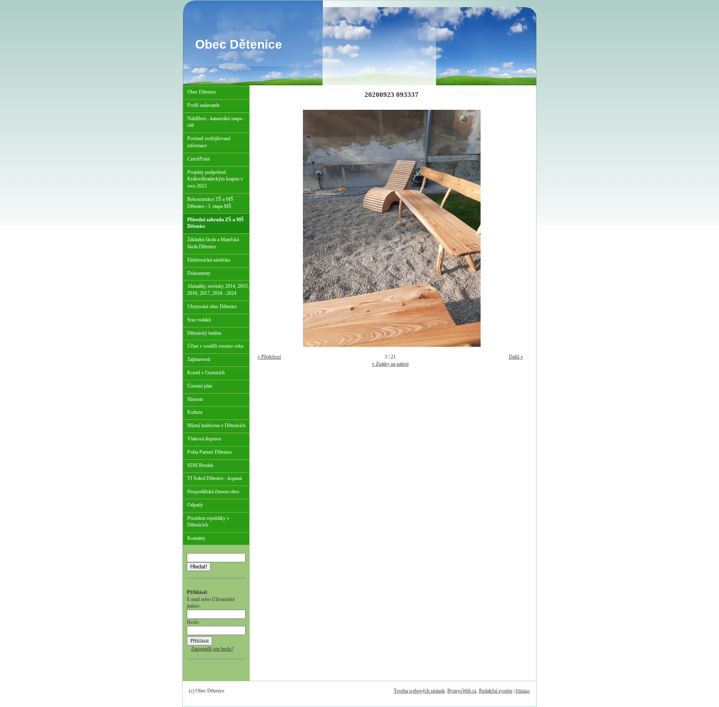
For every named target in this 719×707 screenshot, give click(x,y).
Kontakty (196, 538)
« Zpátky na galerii (390, 364)
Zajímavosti (198, 359)
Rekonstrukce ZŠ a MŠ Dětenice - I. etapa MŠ (210, 202)
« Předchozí (269, 357)
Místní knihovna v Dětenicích (216, 425)
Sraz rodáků (199, 320)
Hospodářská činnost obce (213, 491)
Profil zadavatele (203, 105)
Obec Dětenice (238, 44)
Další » (516, 357)
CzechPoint (198, 159)
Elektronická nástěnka (208, 260)
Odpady (195, 505)
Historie (195, 399)
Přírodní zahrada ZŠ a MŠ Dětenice (215, 223)
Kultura (194, 412)
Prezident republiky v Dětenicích (208, 521)
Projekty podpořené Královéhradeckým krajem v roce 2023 (215, 179)
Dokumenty (199, 273)
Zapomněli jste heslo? (212, 649)
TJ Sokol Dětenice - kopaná (214, 478)
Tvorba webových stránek (419, 691)
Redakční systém (495, 691)
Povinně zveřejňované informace (209, 142)
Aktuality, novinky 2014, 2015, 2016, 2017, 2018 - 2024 (218, 289)
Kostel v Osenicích (206, 373)
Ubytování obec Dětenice (212, 306)
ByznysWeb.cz (461, 691)
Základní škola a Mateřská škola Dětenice (213, 243)
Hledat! (198, 567)
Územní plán (199, 386)
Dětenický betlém (204, 333)
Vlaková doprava (204, 439)
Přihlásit (523, 691)
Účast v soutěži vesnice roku (215, 346)
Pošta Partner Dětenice (209, 452)
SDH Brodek (200, 465)
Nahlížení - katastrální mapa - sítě (216, 122)
